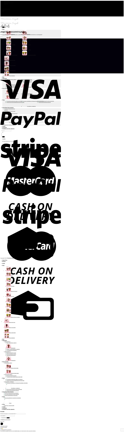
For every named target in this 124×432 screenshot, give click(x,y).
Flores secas (14, 375)
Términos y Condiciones (6, 70)
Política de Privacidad (6, 69)
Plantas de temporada (20, 380)
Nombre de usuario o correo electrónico (8, 413)
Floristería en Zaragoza (6, 9)
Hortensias (29, 39)
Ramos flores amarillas (31, 55)
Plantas (3, 57)
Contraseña (3, 415)
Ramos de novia (12, 322)
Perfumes (3, 406)
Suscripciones (4, 408)
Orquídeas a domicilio (23, 383)
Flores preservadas (6, 61)
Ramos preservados (15, 373)
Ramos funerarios (14, 395)
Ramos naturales (12, 65)
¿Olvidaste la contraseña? (5, 419)
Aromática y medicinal (15, 388)
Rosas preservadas (14, 368)
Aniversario (13, 348)
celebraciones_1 (7, 341)
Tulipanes (29, 49)
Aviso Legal (4, 71)
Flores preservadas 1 (8, 363)
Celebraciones (4, 340)
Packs (10, 403)
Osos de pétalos (18, 398)
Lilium (12, 275)
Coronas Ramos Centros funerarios (9, 62)
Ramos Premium (14, 55)
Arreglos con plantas (18, 379)
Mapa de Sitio (2, 44)
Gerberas (13, 270)
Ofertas (3, 404)
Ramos (3, 265)
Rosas (3, 339)
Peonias (28, 34)
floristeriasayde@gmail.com (5, 54)
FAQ (3, 72)
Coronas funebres (15, 394)
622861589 (3, 53)
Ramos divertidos (12, 332)
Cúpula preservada (18, 376)
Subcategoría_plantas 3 (9, 381)
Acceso (8, 417)
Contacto (3, 10)
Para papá (14, 352)
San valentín (14, 342)
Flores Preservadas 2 (8, 374)
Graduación (13, 360)
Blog (3, 11)
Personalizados (12, 338)
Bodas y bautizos (16, 349)
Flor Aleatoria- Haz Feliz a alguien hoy (8, 409)
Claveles (12, 49)
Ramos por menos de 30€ (9, 405)
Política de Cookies (6, 67)
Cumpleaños (14, 350)
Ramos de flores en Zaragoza (7, 60)
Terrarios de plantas (6, 59)
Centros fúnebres (15, 393)
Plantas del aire (16, 390)
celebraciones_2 (7, 351)
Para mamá (13, 354)
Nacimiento (4, 64)
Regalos (3, 396)
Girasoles (29, 44)
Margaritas (13, 281)
